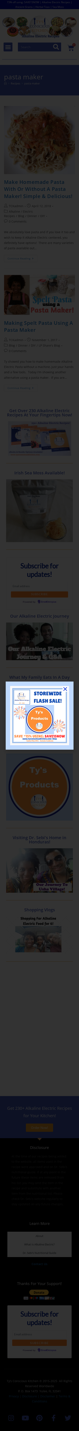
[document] (39, 715)
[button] (65, 689)
